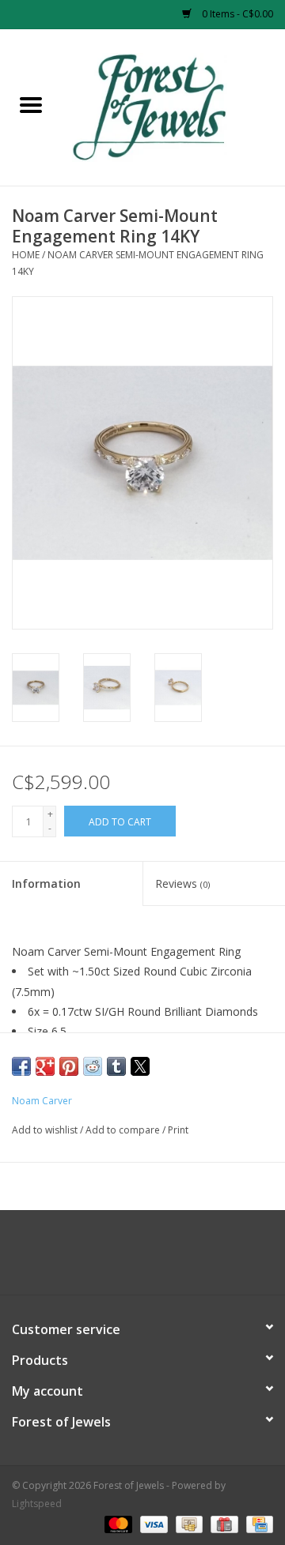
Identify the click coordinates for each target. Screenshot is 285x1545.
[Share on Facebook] (21, 1066)
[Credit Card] (257, 1523)
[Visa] (152, 1523)
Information (46, 883)
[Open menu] (31, 104)
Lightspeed (37, 1503)
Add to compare (124, 1130)
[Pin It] (68, 1066)
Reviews (182, 883)
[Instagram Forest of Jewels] (156, 1258)
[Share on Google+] (45, 1066)
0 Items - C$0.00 (236, 14)
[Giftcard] (222, 1523)
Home (26, 254)
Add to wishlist (46, 1130)
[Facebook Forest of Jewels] (128, 1258)
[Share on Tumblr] (116, 1066)
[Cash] (187, 1523)
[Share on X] (140, 1066)
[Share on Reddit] (92, 1066)
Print (178, 1130)
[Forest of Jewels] (173, 106)
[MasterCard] (117, 1523)
